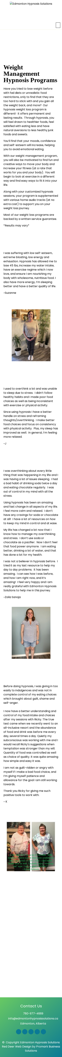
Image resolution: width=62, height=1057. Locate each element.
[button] (58, 25)
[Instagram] (24, 1031)
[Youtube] (37, 1031)
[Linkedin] (43, 1031)
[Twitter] (31, 1031)
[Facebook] (18, 1031)
